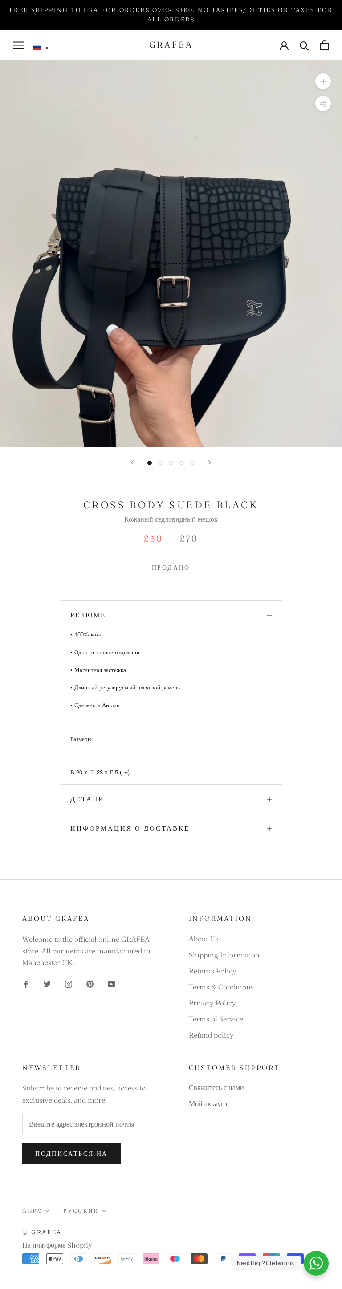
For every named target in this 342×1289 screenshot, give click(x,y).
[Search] (304, 45)
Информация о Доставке (130, 828)
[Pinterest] (90, 983)
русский (80, 1210)
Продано (171, 567)
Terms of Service (216, 1018)
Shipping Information (224, 954)
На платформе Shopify (57, 1244)
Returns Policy (212, 970)
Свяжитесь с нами (216, 1087)
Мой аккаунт (208, 1103)
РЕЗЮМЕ (88, 615)
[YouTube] (111, 983)
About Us (203, 938)
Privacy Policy (212, 1002)
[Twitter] (47, 983)
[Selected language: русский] (41, 47)
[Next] (209, 462)
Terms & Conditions (221, 986)
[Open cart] (324, 45)
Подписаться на (71, 1154)
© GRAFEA (42, 1232)
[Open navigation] (18, 45)
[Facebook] (25, 983)
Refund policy (211, 1034)
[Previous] (132, 462)
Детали (87, 798)
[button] (41, 47)
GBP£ (32, 1210)
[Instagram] (68, 983)
